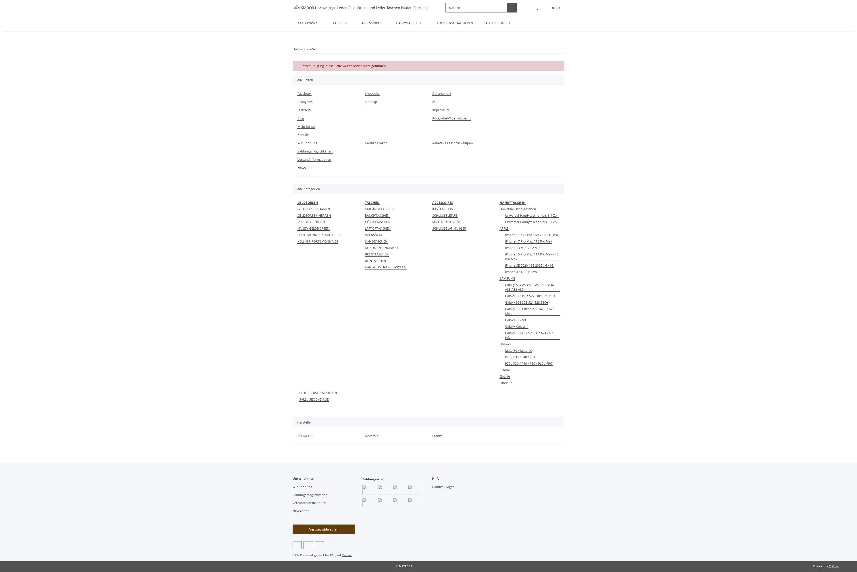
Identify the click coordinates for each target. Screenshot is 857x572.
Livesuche (372, 93)
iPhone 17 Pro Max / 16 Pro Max (528, 241)
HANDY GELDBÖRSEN (313, 228)
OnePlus (506, 383)
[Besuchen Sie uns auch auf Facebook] (297, 545)
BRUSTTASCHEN (377, 254)
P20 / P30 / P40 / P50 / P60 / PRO (529, 363)
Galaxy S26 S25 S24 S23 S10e (526, 302)
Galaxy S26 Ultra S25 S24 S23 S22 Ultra (529, 311)
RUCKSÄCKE (374, 235)
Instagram (305, 102)
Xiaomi (505, 370)
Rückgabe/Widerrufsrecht (451, 118)
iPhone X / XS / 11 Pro (521, 272)
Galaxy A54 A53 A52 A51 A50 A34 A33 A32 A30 (529, 287)
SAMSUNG (507, 278)
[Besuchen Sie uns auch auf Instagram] (319, 545)
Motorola (371, 436)
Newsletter (305, 168)
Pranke (437, 436)
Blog (300, 118)
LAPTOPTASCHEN (377, 228)
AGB (435, 102)
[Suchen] (512, 7)
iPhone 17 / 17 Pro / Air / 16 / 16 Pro (531, 235)
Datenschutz (441, 93)
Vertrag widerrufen (323, 529)
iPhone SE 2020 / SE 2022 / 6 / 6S (529, 265)
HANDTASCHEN (376, 241)
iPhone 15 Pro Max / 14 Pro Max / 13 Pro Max (532, 256)
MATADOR (305, 436)
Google (505, 376)
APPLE (504, 228)
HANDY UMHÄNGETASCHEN (385, 267)
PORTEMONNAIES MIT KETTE (319, 235)
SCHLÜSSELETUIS (445, 215)
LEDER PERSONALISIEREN (318, 393)
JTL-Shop (833, 566)
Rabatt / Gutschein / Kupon (452, 143)
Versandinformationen (314, 159)
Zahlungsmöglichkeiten (314, 151)
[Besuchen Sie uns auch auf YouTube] (308, 545)
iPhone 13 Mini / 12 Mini (523, 248)
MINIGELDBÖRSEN (311, 222)
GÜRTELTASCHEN (377, 222)
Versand (347, 555)
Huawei (505, 344)
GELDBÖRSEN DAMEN (313, 209)
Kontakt (303, 135)
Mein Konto (306, 126)
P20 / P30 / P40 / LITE (520, 357)
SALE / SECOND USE (314, 399)
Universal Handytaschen (518, 209)
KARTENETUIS (442, 209)
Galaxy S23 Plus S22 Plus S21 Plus (530, 296)
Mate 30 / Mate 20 (518, 350)
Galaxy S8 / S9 (515, 320)
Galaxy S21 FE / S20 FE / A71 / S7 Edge (529, 335)
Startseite (304, 110)
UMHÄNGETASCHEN (380, 209)
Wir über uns (307, 143)
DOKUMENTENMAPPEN (382, 248)
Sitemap (371, 102)
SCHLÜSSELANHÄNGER (449, 228)
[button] (528, 7)
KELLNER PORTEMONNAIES (317, 241)
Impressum (440, 110)
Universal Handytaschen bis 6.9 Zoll (531, 215)
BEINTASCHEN (375, 261)
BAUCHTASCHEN (377, 215)
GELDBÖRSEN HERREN (314, 215)
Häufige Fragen (376, 143)
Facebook (304, 93)
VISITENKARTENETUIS (448, 222)
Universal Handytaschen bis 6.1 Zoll (531, 222)
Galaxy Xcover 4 (516, 326)
